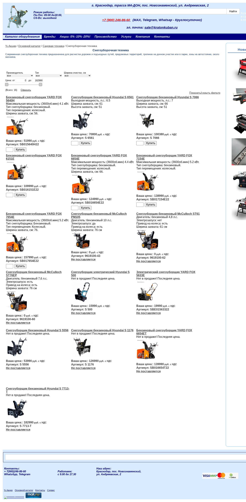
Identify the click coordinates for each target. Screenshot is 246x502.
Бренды (49, 36)
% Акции (10, 46)
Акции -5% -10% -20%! (75, 36)
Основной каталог (29, 46)
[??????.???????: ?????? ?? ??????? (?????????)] (14, 497)
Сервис (51, 490)
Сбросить (26, 90)
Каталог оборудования (22, 36)
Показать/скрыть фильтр (204, 92)
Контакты (162, 36)
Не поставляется (83, 259)
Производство (106, 36)
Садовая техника (53, 46)
